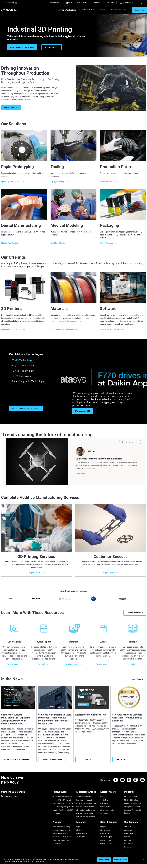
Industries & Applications (66, 10)
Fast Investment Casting (61, 827)
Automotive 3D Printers (132, 803)
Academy (127, 840)
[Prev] (121, 442)
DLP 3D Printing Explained (85, 817)
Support (67, 3)
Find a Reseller (82, 3)
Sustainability (129, 843)
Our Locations (129, 833)
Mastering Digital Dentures (61, 840)
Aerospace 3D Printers (132, 807)
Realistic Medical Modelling (85, 807)
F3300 (102, 796)
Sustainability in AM (59, 833)
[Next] (139, 442)
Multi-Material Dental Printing (62, 803)
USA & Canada (8, 3)
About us (110, 3)
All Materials (80, 837)
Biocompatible (81, 833)
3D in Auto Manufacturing (85, 810)
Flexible (79, 830)
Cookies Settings (103, 860)
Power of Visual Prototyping (62, 800)
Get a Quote (104, 833)
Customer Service (106, 843)
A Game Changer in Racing (61, 830)
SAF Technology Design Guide (63, 807)
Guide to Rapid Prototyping (86, 803)
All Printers (104, 813)
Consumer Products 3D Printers (132, 811)
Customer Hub (128, 3)
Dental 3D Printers (130, 796)
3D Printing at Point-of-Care (62, 837)
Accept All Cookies (120, 860)
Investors (127, 847)
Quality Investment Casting (62, 796)
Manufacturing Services (118, 10)
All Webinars (56, 843)
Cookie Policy (39, 861)
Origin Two (104, 800)
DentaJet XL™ (105, 807)
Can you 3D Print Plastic (84, 813)
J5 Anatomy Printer (107, 810)
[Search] (141, 2)
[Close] (143, 859)
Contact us (128, 830)
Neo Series (104, 803)
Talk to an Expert (106, 837)
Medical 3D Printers (131, 800)
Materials (103, 10)
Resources (54, 3)
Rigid (78, 827)
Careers (97, 3)
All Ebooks (56, 813)
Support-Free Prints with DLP (62, 810)
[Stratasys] (9, 9)
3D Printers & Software (87, 10)
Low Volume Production (84, 800)
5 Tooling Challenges (83, 796)
